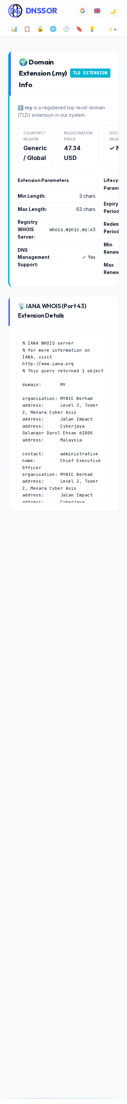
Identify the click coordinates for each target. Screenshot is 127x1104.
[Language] (97, 11)
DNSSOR (41, 11)
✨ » (112, 29)
